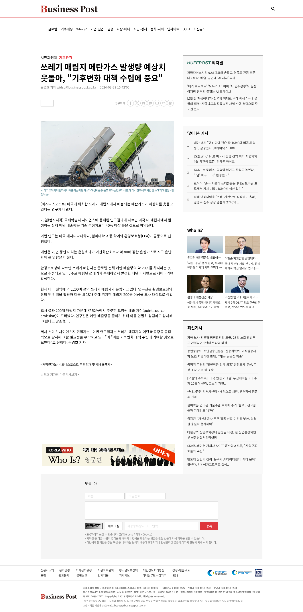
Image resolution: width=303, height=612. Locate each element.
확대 (44, 103)
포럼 (47, 575)
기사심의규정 (87, 570)
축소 (50, 103)
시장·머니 (123, 29)
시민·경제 (140, 29)
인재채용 (106, 575)
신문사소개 (50, 570)
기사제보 (128, 575)
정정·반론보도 (181, 570)
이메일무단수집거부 (155, 575)
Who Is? (81, 29)
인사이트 (173, 29)
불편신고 (85, 575)
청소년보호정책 (131, 570)
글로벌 (52, 29)
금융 (110, 29)
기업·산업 (97, 29)
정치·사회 (157, 29)
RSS (175, 575)
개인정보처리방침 (157, 570)
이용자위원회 (108, 570)
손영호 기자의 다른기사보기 (59, 374)
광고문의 (65, 575)
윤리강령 (67, 570)
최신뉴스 (199, 29)
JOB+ (186, 29)
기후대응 (67, 29)
